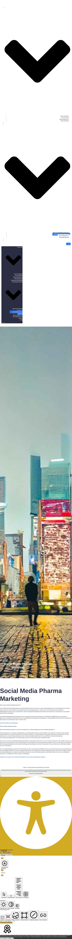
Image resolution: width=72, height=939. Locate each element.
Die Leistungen (65, 117)
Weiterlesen (10, 938)
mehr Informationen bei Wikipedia (9, 723)
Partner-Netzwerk (65, 120)
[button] (0, 776)
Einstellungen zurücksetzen (6, 922)
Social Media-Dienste (22, 710)
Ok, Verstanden (4, 938)
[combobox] (36, 772)
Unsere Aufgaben (65, 116)
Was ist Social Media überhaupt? (61, 232)
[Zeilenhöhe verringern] (2, 875)
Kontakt (69, 239)
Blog (69, 240)
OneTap (8, 852)
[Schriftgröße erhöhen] (2, 853)
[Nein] (13, 938)
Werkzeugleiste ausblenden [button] (6, 854)
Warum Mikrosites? (64, 119)
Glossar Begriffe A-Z (64, 235)
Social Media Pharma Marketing (61, 234)
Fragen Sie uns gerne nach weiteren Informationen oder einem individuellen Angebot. (22, 757)
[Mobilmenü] (68, 244)
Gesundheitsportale (64, 237)
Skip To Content (4, 921)
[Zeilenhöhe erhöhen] (2, 870)
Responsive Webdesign (65, 122)
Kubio (47, 767)
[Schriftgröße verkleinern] (2, 858)
